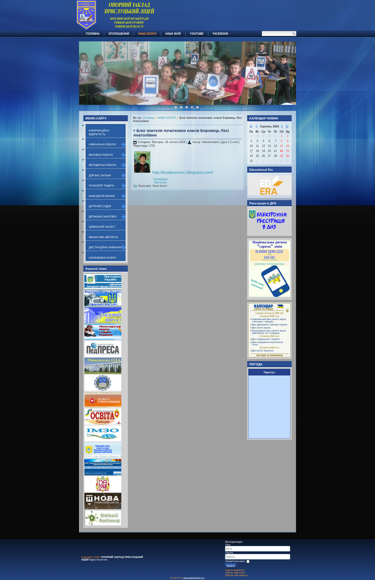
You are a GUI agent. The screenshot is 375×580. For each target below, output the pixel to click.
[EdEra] (270, 194)
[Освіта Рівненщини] (102, 423)
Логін (227, 544)
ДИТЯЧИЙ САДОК (100, 206)
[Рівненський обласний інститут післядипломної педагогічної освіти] (102, 390)
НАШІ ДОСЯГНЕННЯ (102, 196)
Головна (148, 117)
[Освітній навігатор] (102, 525)
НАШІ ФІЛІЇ (173, 33)
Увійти (231, 566)
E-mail (234, 142)
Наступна (160, 182)
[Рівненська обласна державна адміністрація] (102, 373)
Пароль (229, 552)
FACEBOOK (220, 33)
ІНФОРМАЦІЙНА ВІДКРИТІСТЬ (99, 132)
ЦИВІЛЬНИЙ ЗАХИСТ (102, 226)
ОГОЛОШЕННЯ (119, 33)
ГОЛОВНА (92, 33)
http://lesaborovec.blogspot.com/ (182, 172)
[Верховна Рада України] (102, 305)
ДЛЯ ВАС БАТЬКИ (100, 175)
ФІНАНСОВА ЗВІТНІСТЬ (103, 237)
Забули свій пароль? (236, 575)
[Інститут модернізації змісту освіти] (102, 440)
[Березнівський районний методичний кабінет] (102, 474)
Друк (224, 142)
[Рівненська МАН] (102, 491)
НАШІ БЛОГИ (147, 33)
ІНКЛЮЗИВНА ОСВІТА (102, 257)
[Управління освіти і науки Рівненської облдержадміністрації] (102, 406)
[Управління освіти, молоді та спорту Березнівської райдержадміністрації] (102, 457)
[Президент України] (102, 288)
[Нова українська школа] (102, 508)
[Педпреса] (102, 356)
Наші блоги (160, 185)
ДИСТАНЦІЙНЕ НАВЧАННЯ (106, 247)
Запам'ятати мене (235, 561)
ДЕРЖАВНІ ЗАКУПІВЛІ (102, 216)
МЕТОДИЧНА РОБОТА (102, 165)
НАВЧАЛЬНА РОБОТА (102, 144)
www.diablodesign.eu (193, 578)
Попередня (160, 179)
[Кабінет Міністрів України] (102, 322)
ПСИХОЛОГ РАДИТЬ (101, 185)
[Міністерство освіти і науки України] (102, 339)
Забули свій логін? (235, 572)
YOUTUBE (197, 33)
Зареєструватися (234, 570)
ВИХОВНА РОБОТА (101, 154)
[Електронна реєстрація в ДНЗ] (268, 232)
